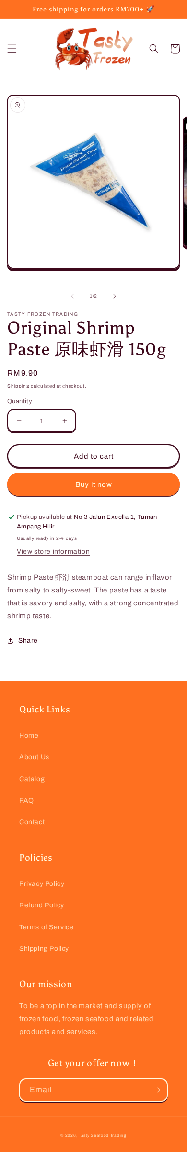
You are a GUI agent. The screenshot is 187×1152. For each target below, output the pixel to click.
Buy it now (93, 484)
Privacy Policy (41, 883)
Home (28, 735)
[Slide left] (72, 296)
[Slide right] (114, 296)
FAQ (26, 800)
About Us (34, 757)
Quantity (19, 401)
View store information (53, 551)
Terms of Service (46, 927)
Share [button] (28, 640)
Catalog (32, 779)
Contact (32, 822)
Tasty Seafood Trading (103, 1135)
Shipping (18, 385)
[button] (12, 48)
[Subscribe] (156, 1090)
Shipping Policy (44, 948)
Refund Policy (41, 905)
